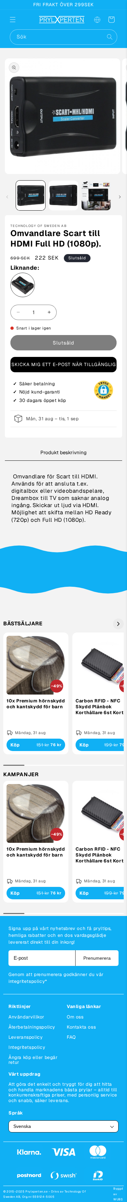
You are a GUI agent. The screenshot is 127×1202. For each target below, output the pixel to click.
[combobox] (63, 37)
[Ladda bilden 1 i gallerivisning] (30, 195)
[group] (35, 694)
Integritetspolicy (26, 1047)
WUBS (118, 1199)
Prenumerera (97, 958)
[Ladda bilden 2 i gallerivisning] (63, 195)
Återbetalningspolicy (31, 1027)
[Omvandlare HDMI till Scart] (22, 286)
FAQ (71, 1037)
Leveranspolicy (25, 1037)
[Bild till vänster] (7, 197)
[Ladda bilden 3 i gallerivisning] (96, 195)
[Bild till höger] (120, 197)
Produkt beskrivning (63, 452)
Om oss (75, 1017)
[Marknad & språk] (97, 19)
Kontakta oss (81, 1027)
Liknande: (24, 267)
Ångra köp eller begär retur (33, 1059)
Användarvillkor (26, 1017)
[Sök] (110, 37)
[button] (17, 19)
